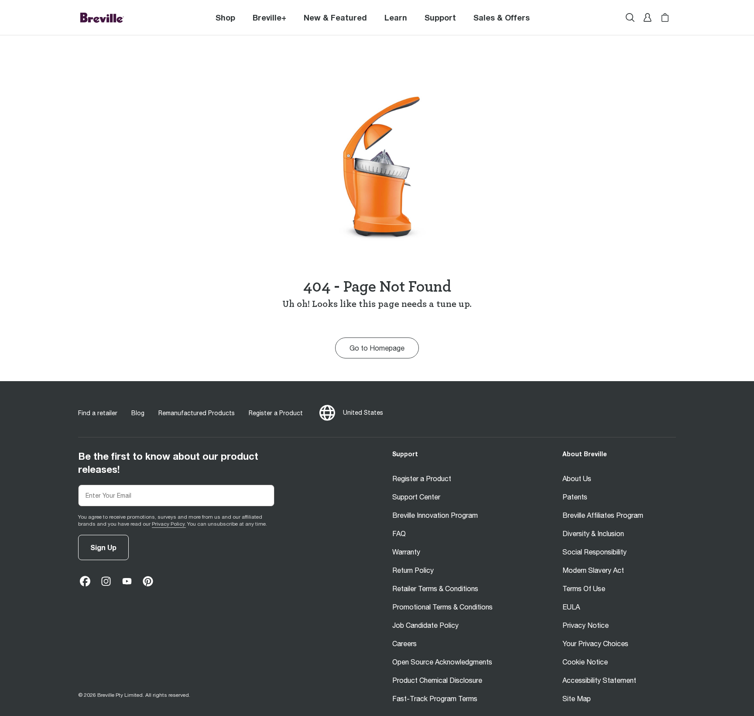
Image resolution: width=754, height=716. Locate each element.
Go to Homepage (377, 348)
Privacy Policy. (169, 524)
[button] (269, 17)
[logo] (102, 17)
